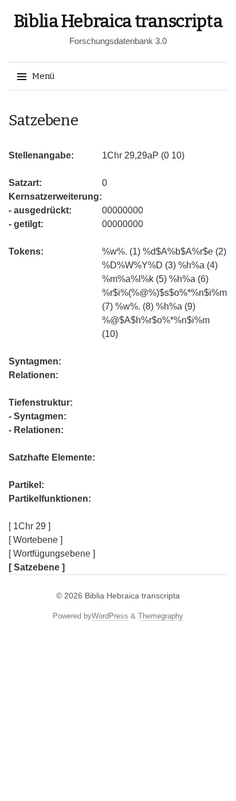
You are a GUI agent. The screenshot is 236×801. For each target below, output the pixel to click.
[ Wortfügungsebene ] (52, 553)
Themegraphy (160, 616)
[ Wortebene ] (35, 540)
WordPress (110, 616)
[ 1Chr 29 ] (29, 526)
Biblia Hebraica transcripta (118, 21)
